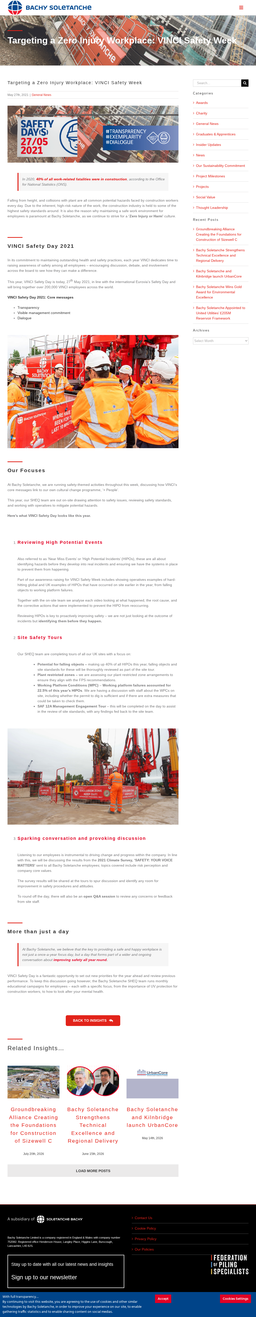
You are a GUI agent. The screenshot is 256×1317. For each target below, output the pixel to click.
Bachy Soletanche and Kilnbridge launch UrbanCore (152, 1117)
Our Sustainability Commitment (220, 166)
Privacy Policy (145, 1239)
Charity (201, 113)
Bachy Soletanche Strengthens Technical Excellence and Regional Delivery (93, 1125)
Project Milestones (210, 176)
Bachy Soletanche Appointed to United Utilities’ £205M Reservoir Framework (220, 313)
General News (41, 95)
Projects (202, 187)
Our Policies (144, 1249)
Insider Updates (208, 145)
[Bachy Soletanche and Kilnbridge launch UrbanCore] (152, 1082)
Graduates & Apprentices (216, 134)
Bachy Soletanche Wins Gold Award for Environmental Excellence (219, 292)
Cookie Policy (145, 1228)
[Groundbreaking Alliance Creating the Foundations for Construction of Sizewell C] (34, 1082)
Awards (202, 103)
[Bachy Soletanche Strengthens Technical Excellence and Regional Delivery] (93, 1082)
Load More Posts (93, 1171)
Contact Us (143, 1218)
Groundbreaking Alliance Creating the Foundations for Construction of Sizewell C (33, 1125)
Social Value (205, 197)
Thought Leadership (212, 208)
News (200, 155)
